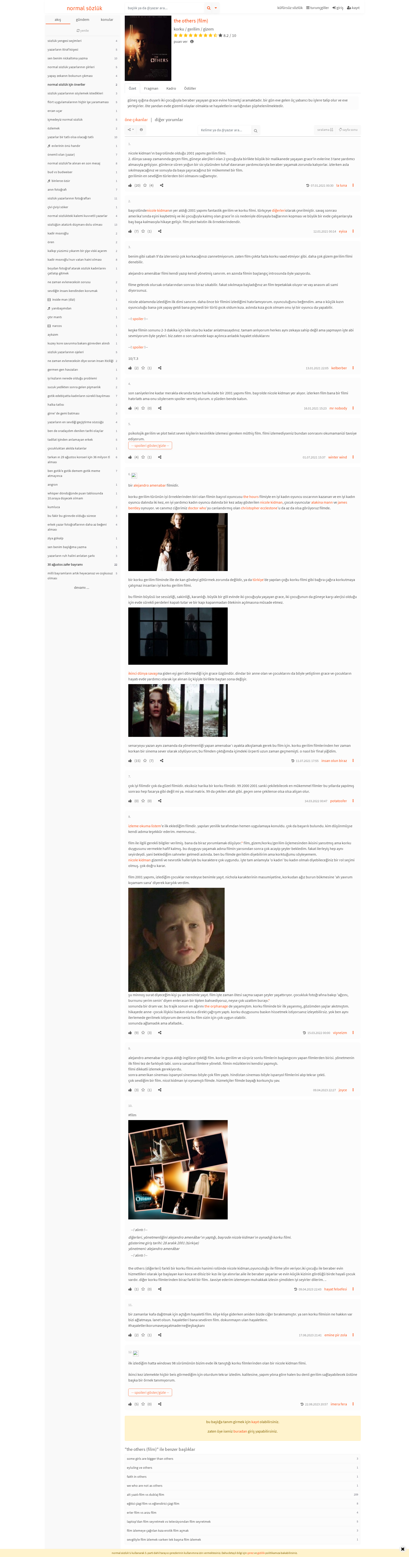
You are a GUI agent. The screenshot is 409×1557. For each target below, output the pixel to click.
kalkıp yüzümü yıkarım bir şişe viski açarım (77, 251)
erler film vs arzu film (141, 1512)
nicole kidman (158, 210)
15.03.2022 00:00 (318, 1033)
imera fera (339, 1404)
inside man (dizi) (63, 299)
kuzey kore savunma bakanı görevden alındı (79, 343)
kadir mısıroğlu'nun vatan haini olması (75, 259)
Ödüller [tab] (190, 88)
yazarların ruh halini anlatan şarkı (71, 556)
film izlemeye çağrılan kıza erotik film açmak (158, 1530)
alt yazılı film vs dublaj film (145, 1494)
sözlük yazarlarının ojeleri (66, 352)
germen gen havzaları (63, 369)
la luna (341, 185)
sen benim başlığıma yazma (67, 547)
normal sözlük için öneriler (66, 84)
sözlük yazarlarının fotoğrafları (69, 198)
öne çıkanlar (137, 119)
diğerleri (278, 210)
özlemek (54, 128)
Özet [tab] (132, 88)
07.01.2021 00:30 (322, 185)
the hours (251, 496)
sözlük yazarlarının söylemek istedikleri (75, 93)
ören (51, 242)
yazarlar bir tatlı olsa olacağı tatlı (70, 137)
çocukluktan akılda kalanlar (67, 448)
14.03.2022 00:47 (316, 801)
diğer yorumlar (169, 119)
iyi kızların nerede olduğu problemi (72, 378)
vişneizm (340, 1032)
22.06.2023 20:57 (316, 1404)
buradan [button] (240, 1431)
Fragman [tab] (151, 88)
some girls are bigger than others (150, 1458)
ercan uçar (55, 111)
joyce (343, 1089)
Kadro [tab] (171, 88)
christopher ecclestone (259, 508)
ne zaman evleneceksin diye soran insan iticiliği (80, 361)
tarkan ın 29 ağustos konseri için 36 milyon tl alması (79, 459)
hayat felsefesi (335, 1289)
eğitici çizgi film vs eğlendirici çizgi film (153, 1503)
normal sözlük (84, 8)
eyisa (343, 231)
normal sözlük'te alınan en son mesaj (74, 163)
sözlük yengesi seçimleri (64, 41)
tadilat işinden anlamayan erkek (70, 439)
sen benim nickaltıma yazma (68, 58)
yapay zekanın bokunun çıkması (70, 76)
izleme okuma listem (144, 825)
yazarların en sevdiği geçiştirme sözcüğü (76, 422)
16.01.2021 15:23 (315, 408)
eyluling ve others (139, 1467)
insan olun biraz (334, 760)
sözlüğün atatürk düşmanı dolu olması (75, 224)
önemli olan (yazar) (61, 154)
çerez (250, 1553)
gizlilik (261, 1553)
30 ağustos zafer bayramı (65, 564)
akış (58, 19)
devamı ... (81, 587)
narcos (57, 326)
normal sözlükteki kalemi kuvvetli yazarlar (77, 216)
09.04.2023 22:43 (310, 1289)
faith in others (137, 1476)
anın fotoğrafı (57, 189)
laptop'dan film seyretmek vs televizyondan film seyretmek (169, 1521)
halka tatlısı (56, 404)
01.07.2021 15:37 (314, 457)
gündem (82, 19)
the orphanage (216, 1006)
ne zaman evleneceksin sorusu (69, 282)
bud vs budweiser (60, 172)
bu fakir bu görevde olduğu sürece (72, 516)
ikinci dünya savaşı (143, 673)
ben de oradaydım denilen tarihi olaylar (75, 431)
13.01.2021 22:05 (317, 368)
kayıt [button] (255, 1421)
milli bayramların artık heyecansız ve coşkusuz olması (80, 575)
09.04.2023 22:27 (324, 1090)
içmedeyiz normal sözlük (65, 119)
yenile (84, 30)
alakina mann (322, 502)
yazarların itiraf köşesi (63, 49)
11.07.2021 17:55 (307, 761)
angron (53, 484)
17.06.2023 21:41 (310, 1335)
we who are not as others (144, 1485)
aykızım (53, 334)
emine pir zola (336, 1335)
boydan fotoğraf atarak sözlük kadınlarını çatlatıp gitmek (77, 270)
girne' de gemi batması (63, 413)
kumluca (54, 507)
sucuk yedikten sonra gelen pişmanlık (74, 387)
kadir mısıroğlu (58, 233)
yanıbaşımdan (61, 308)
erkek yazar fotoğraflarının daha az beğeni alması (77, 527)
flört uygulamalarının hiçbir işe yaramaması (78, 102)
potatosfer (338, 800)
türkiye (258, 579)
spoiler (138, 318)
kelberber (339, 367)
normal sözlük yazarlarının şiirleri (71, 67)
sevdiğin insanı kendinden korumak (73, 291)
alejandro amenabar (149, 485)
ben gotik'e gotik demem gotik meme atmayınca (74, 473)
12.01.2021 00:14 (324, 231)
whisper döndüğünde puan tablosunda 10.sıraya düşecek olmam (75, 495)
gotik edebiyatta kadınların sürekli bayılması (79, 396)
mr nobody (338, 408)
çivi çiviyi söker (58, 207)
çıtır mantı (55, 317)
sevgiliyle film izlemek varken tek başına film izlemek (164, 1539)
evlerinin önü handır (65, 146)
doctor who (197, 508)
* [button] (242, 842)
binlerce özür (60, 181)
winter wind (337, 457)
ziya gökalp (55, 538)
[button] (290, 8)
